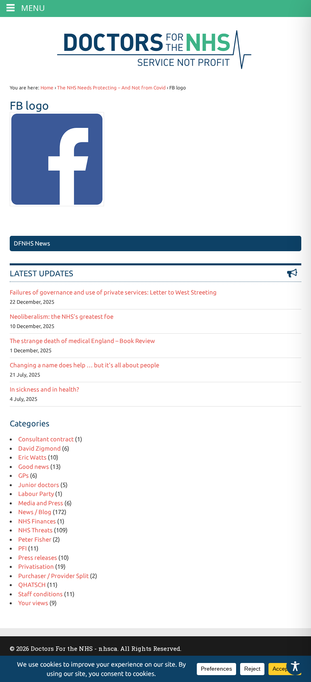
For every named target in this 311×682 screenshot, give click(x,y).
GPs (23, 475)
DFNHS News (32, 243)
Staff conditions (40, 594)
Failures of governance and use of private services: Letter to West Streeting (113, 292)
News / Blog (34, 511)
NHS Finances (37, 521)
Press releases (37, 557)
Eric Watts (32, 457)
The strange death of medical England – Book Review (82, 340)
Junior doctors (38, 484)
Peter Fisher (34, 539)
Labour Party (36, 493)
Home (46, 87)
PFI (22, 548)
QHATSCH (32, 584)
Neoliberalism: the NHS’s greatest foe (61, 316)
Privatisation (36, 566)
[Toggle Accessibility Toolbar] (295, 666)
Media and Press (40, 503)
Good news (33, 466)
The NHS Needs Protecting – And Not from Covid (111, 87)
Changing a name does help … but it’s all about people (84, 365)
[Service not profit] (156, 69)
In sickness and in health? (44, 389)
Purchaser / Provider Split (53, 575)
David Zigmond (39, 448)
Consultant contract (46, 439)
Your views (33, 602)
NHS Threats (35, 530)
